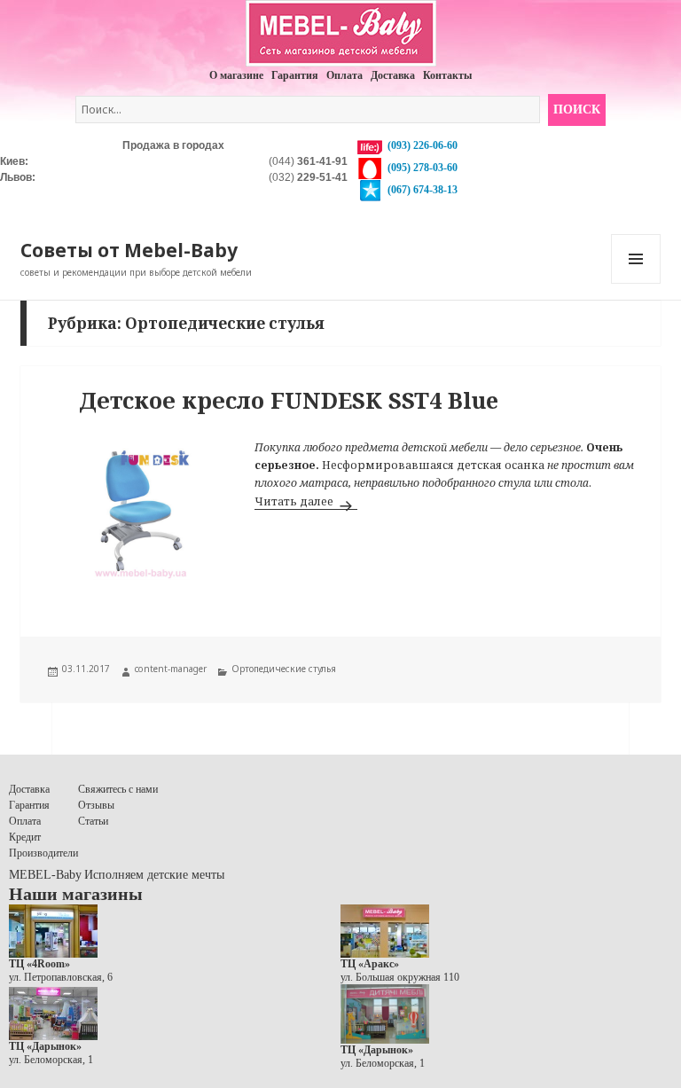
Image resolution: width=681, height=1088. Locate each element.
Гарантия (294, 75)
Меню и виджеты (636, 283)
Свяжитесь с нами (118, 789)
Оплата (344, 75)
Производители (43, 853)
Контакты (447, 75)
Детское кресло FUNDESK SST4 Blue (288, 400)
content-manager (171, 668)
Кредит (25, 837)
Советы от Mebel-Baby (129, 250)
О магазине (236, 75)
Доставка (393, 75)
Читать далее (305, 501)
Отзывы (96, 805)
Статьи (93, 821)
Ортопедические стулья (283, 668)
